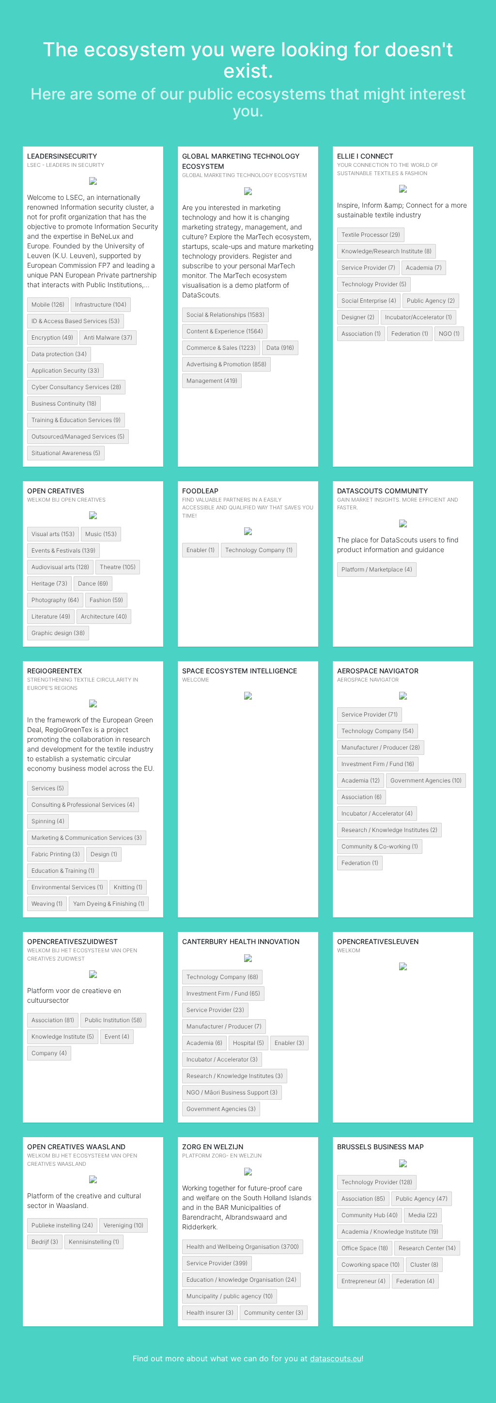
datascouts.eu (335, 1358)
